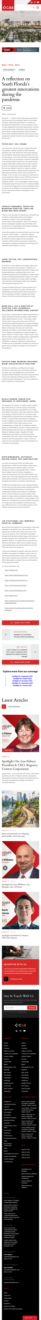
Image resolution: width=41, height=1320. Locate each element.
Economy (22, 70)
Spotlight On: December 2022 (22, 681)
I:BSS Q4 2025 (25, 1155)
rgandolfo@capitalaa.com (11, 1270)
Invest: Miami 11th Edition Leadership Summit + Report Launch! (29, 1110)
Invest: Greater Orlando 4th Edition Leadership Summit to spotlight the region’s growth (11, 1208)
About (5, 1293)
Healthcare (7, 1133)
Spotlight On (7, 1101)
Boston (6, 1045)
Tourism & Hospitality (10, 1156)
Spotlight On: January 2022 (22, 685)
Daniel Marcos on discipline (26, 1170)
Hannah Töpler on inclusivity (26, 1182)
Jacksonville (7, 1062)
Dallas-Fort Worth (9, 1051)
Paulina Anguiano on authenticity (27, 1177)
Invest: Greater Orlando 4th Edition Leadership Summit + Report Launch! (29, 1103)
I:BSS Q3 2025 (25, 1157)
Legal (5, 1141)
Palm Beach (7, 1075)
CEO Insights (7, 1112)
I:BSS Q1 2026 (25, 1152)
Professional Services (10, 1138)
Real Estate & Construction (8, 1144)
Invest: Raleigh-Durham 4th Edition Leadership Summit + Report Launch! (29, 1129)
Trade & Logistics (9, 1159)
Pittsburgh (7, 1080)
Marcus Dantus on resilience (26, 1186)
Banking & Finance (9, 1120)
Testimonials (7, 1298)
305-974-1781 (8, 1259)
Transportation (8, 1161)
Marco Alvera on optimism (29, 1174)
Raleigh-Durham (8, 1083)
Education (7, 1123)
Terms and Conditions (22, 1011)
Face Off (6, 1107)
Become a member (9, 1306)
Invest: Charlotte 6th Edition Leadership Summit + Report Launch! (29, 1123)
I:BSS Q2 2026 (25, 1149)
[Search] (33, 7)
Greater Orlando (8, 1056)
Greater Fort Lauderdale (11, 1053)
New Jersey (7, 1072)
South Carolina (8, 1088)
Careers (6, 1301)
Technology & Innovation (11, 1153)
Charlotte (6, 1048)
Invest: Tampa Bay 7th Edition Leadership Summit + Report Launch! (29, 1116)
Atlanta (6, 1043)
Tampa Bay (7, 1091)
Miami (5, 1064)
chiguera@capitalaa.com (11, 1256)
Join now (32, 1008)
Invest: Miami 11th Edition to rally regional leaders (11, 1201)
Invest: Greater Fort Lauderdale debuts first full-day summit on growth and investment (11, 1216)
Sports (6, 1151)
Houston (6, 1059)
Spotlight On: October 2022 (22, 679)
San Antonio (7, 1086)
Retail (5, 1148)
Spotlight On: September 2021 (22, 676)
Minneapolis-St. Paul (10, 1067)
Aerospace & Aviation (10, 1117)
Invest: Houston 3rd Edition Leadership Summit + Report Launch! (29, 1136)
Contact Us (7, 1295)
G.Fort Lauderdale (8, 70)
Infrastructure (8, 1135)
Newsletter (7, 1303)
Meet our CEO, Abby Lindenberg (13, 1309)
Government (7, 1130)
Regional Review (8, 1109)
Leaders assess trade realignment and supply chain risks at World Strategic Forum (11, 1243)
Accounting (7, 1115)
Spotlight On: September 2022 (22, 683)
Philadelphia (7, 1078)
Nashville (6, 1070)
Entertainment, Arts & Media (10, 1126)
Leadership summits (10, 1104)
